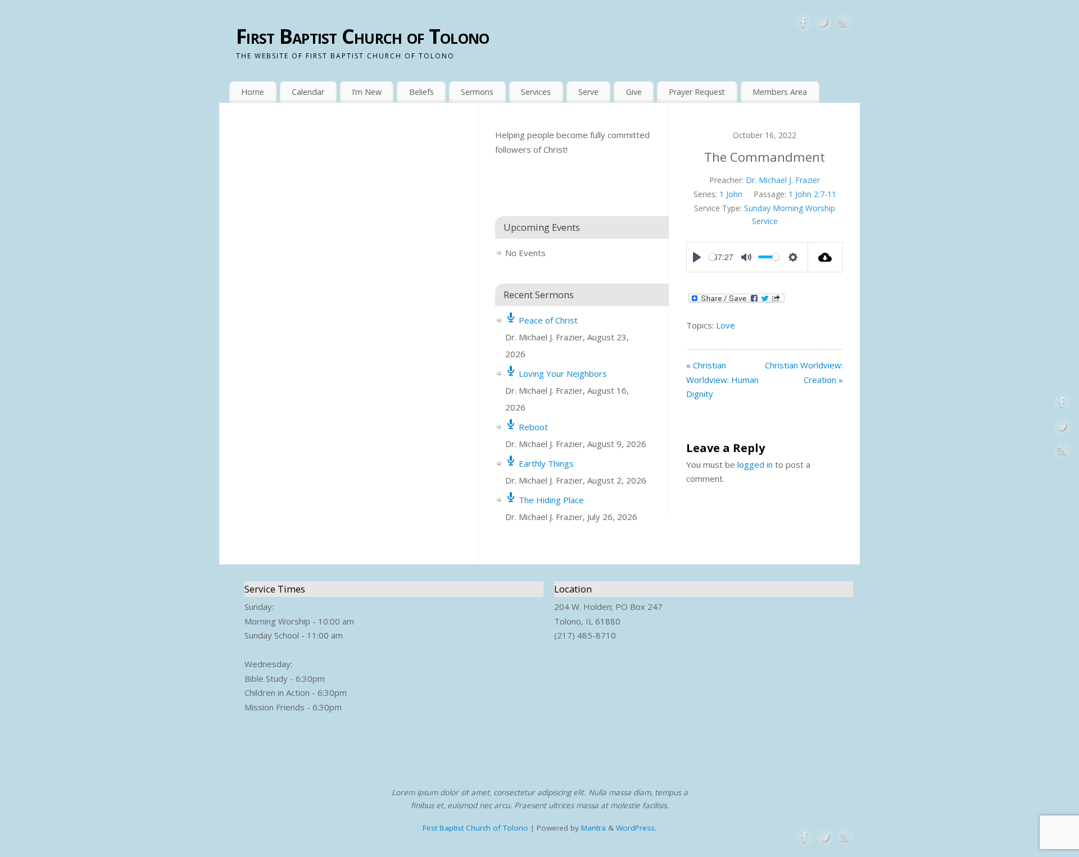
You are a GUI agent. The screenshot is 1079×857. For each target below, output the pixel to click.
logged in (755, 464)
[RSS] (843, 24)
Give (634, 91)
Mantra (593, 828)
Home (252, 91)
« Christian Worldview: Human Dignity (722, 379)
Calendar (308, 91)
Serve (588, 91)
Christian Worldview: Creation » (804, 372)
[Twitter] (823, 24)
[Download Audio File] (826, 257)
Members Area (779, 91)
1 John (730, 194)
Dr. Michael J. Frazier (783, 180)
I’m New (367, 91)
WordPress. (636, 828)
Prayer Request (697, 91)
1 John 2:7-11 (812, 194)
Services (536, 91)
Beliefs (421, 91)
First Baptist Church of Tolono (362, 36)
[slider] (712, 257)
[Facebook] (803, 24)
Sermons (477, 91)
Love (725, 325)
